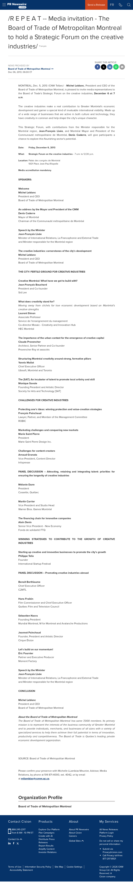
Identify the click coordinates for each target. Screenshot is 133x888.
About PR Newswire (79, 829)
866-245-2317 (18, 829)
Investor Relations (48, 852)
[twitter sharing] (103, 67)
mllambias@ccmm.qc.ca (35, 778)
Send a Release (96, 5)
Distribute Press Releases (47, 841)
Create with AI (46, 836)
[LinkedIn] (10, 843)
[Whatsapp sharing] (116, 67)
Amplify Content (46, 849)
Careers (73, 836)
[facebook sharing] (97, 67)
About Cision (75, 832)
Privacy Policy (106, 836)
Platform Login (106, 832)
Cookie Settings (74, 867)
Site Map (59, 867)
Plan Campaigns (46, 832)
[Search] (129, 5)
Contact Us (14, 839)
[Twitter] (18, 843)
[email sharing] (122, 67)
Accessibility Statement (21, 870)
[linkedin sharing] (110, 67)
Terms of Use (14, 867)
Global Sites (75, 841)
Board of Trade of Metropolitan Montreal (45, 806)
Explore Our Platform (49, 829)
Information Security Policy (38, 867)
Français (43, 46)
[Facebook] (13, 843)
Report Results (46, 845)
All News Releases (108, 829)
